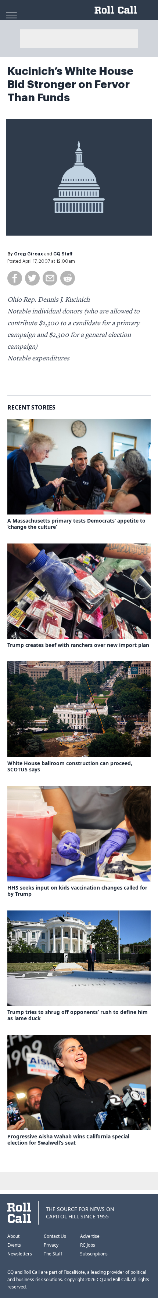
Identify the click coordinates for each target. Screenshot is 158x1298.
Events (14, 1245)
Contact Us (55, 1236)
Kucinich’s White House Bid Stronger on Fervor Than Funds (70, 84)
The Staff (53, 1254)
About (13, 1236)
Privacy (51, 1245)
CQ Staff (63, 254)
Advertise (90, 1236)
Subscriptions (94, 1254)
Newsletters (19, 1254)
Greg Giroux (28, 254)
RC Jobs (87, 1245)
